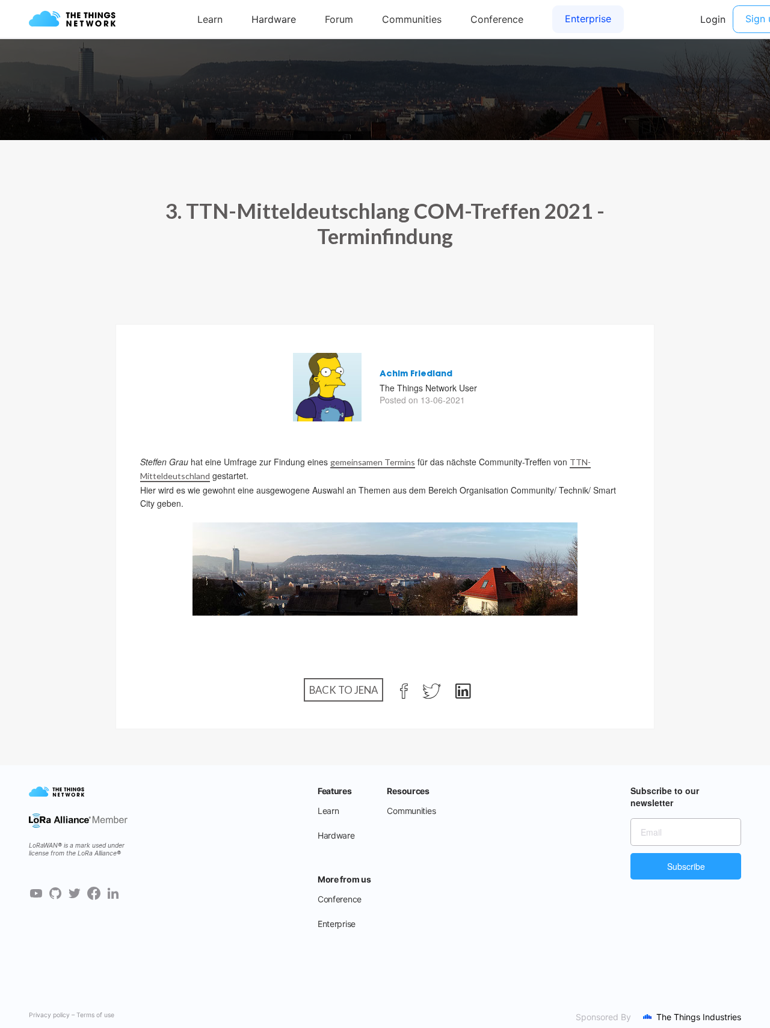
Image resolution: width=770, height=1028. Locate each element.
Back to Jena (343, 690)
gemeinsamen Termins (372, 462)
